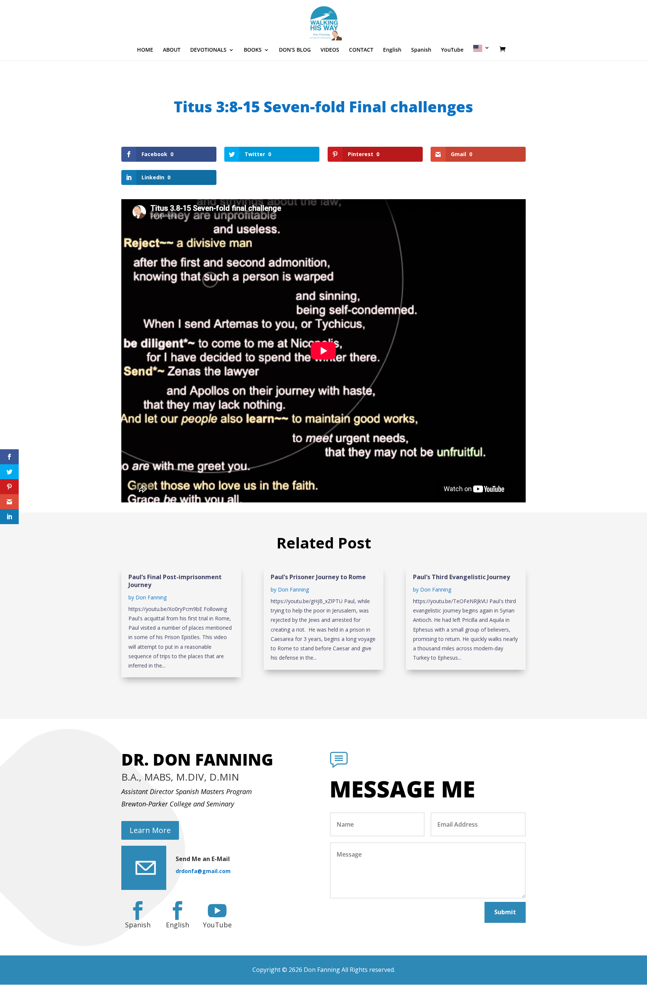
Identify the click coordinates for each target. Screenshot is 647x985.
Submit (505, 912)
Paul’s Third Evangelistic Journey (461, 577)
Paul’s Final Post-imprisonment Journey (175, 581)
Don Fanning (151, 597)
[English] (481, 53)
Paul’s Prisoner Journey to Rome (318, 577)
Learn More (150, 830)
